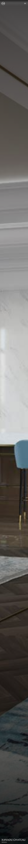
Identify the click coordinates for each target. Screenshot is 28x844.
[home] (3, 3)
